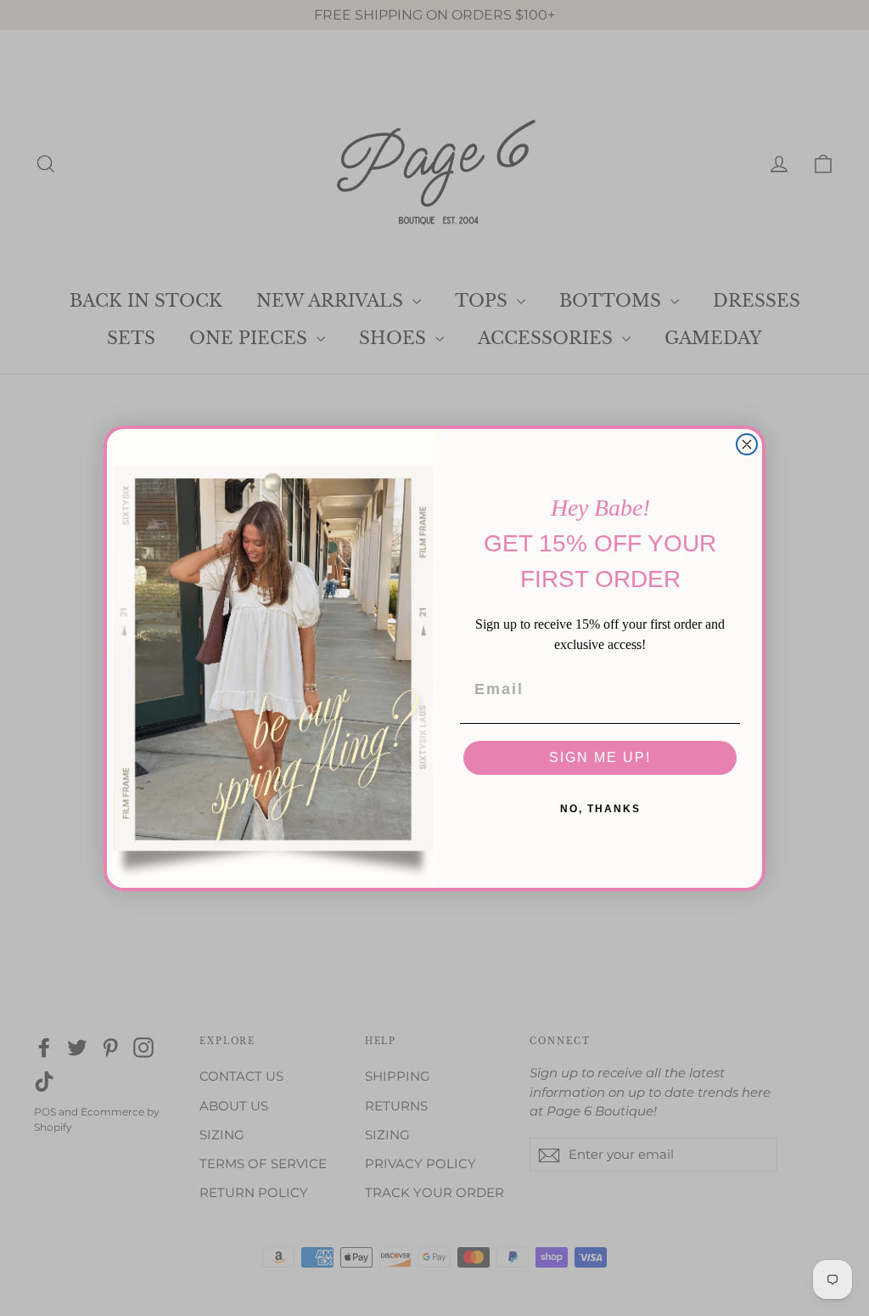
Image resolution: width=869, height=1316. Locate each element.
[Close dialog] (747, 444)
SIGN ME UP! (600, 757)
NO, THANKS (600, 809)
